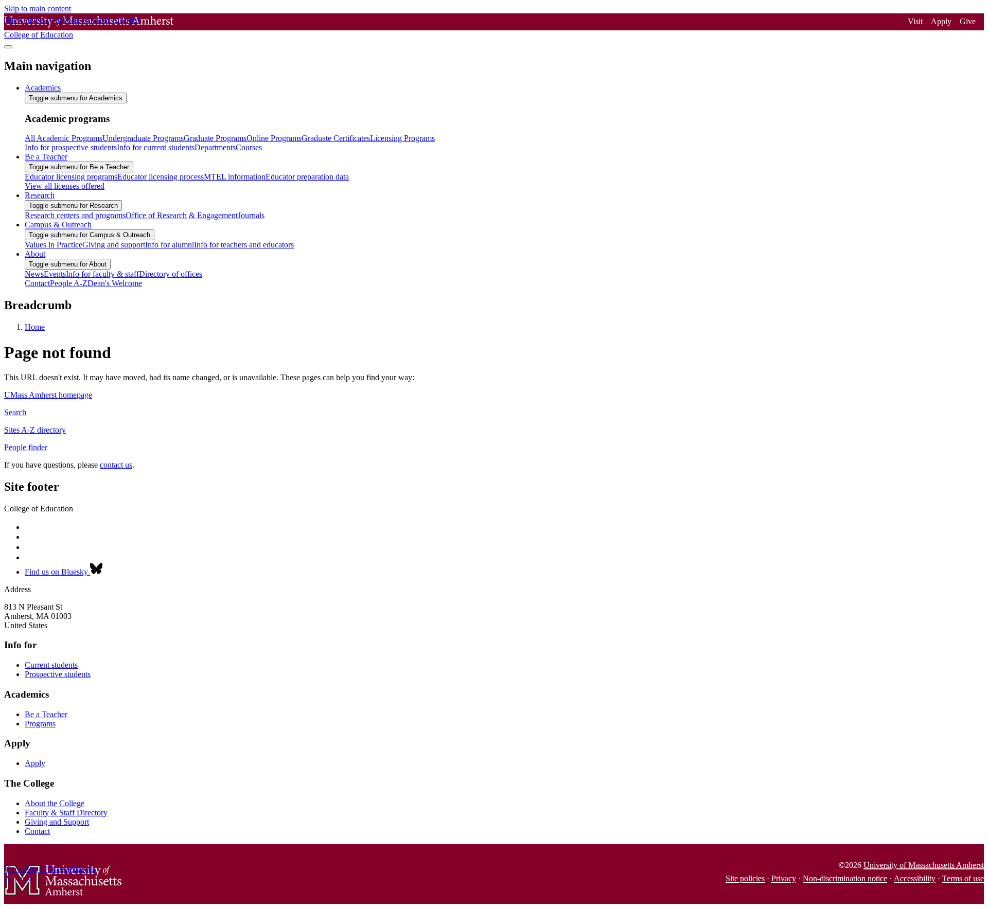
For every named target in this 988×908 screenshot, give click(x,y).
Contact (37, 831)
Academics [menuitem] (43, 87)
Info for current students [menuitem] (156, 147)
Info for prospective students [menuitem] (71, 147)
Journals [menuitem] (251, 215)
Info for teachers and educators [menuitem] (244, 244)
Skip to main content (37, 8)
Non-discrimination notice (845, 878)
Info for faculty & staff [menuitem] (102, 274)
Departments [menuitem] (215, 147)
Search (15, 412)
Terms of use (963, 878)
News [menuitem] (34, 274)
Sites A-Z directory (35, 429)
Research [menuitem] (40, 195)
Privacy (783, 878)
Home (35, 327)
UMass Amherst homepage (48, 394)
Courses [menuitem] (249, 147)
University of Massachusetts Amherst (923, 865)
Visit (915, 21)
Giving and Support (57, 821)
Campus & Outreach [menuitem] (58, 224)
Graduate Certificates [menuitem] (336, 138)
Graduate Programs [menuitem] (215, 138)
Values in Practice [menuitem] (53, 244)
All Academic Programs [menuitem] (63, 138)
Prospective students (58, 674)
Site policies (745, 878)
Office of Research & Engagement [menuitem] (182, 215)
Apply (941, 21)
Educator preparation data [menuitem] (307, 176)
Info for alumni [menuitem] (169, 244)
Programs (40, 723)
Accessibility (915, 878)
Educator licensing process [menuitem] (160, 176)
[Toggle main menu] (8, 46)
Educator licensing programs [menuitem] (71, 176)
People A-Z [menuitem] (68, 283)
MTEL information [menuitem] (235, 176)
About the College (54, 803)
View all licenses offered (64, 186)
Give (968, 21)
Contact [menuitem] (37, 283)
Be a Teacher (46, 714)
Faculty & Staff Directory (66, 812)
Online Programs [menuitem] (274, 138)
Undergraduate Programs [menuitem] (143, 138)
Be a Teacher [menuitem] (46, 156)
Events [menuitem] (55, 274)
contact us (116, 464)
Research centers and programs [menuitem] (75, 215)
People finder (25, 447)
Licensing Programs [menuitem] (402, 138)
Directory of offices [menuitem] (170, 274)
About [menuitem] (35, 254)
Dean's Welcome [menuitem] (114, 283)
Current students (51, 665)
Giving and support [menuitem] (113, 244)
